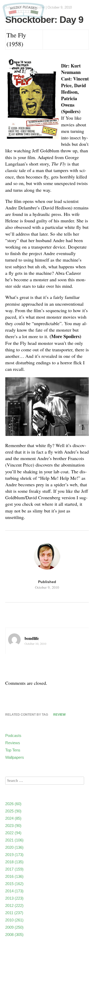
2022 (13, 833)
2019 (14, 854)
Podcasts (13, 735)
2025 (13, 811)
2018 (14, 862)
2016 (14, 876)
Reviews (12, 743)
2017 (14, 869)
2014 (14, 891)
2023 (13, 825)
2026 (13, 804)
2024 (13, 818)
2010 (14, 920)
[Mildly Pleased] (23, 16)
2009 (14, 927)
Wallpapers (14, 757)
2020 (14, 847)
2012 (14, 905)
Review (59, 714)
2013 (14, 898)
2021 (14, 840)
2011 (14, 913)
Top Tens (12, 750)
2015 (14, 883)
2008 (14, 934)
